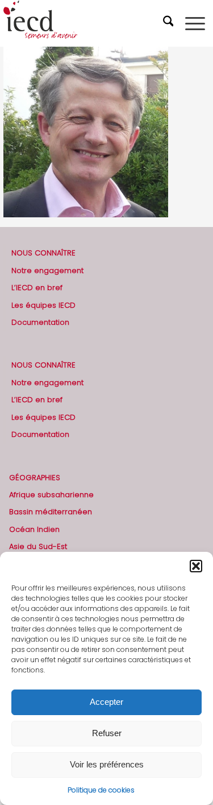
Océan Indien (34, 529)
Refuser (107, 733)
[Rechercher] (169, 23)
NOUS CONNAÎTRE (43, 252)
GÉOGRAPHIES (34, 477)
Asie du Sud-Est (38, 546)
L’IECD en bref (36, 287)
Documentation (40, 322)
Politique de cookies (101, 790)
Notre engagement (47, 270)
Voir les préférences (107, 764)
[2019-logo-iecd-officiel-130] (86, 23)
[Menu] (195, 23)
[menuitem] (169, 23)
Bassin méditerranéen (50, 511)
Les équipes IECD (43, 305)
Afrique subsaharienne (51, 494)
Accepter (106, 702)
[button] (196, 566)
